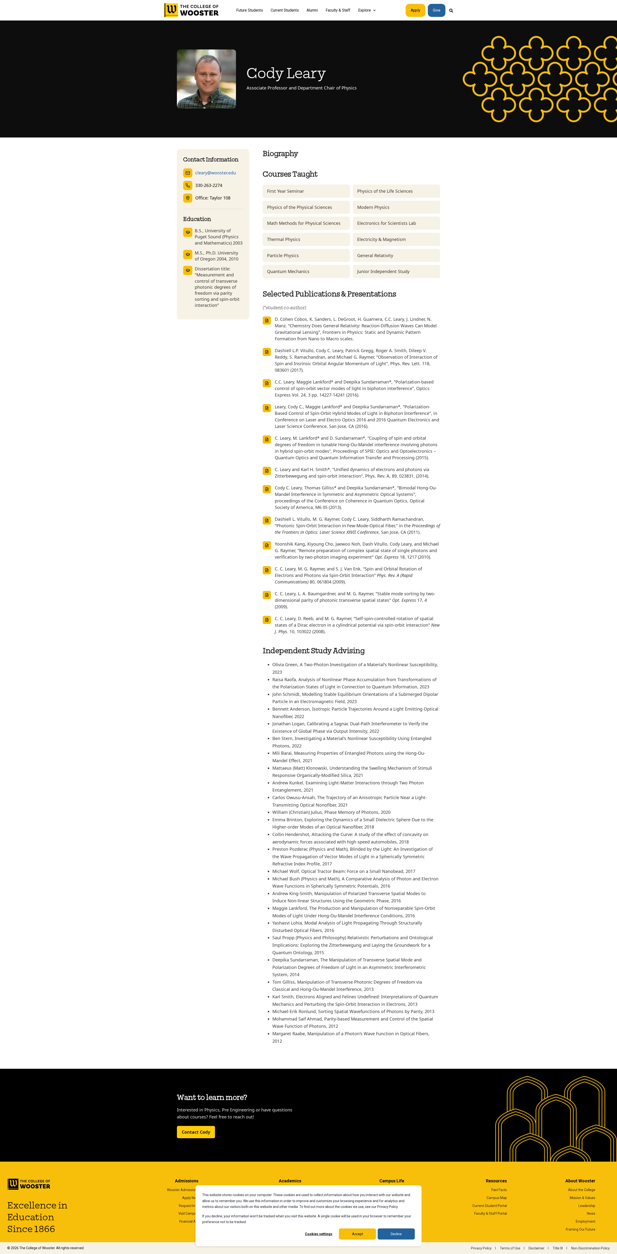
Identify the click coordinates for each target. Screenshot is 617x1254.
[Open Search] (451, 10)
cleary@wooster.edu (215, 173)
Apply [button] (415, 10)
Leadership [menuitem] (586, 1206)
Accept (357, 1234)
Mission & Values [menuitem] (582, 1198)
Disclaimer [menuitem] (536, 1248)
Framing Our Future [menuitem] (580, 1229)
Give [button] (436, 10)
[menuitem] (374, 10)
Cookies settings (318, 1234)
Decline (396, 1234)
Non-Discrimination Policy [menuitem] (590, 1248)
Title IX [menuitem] (558, 1248)
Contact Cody (196, 1132)
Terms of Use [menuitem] (510, 1248)
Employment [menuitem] (585, 1221)
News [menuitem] (591, 1213)
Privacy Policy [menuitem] (481, 1248)
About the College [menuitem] (581, 1190)
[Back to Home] (191, 10)
